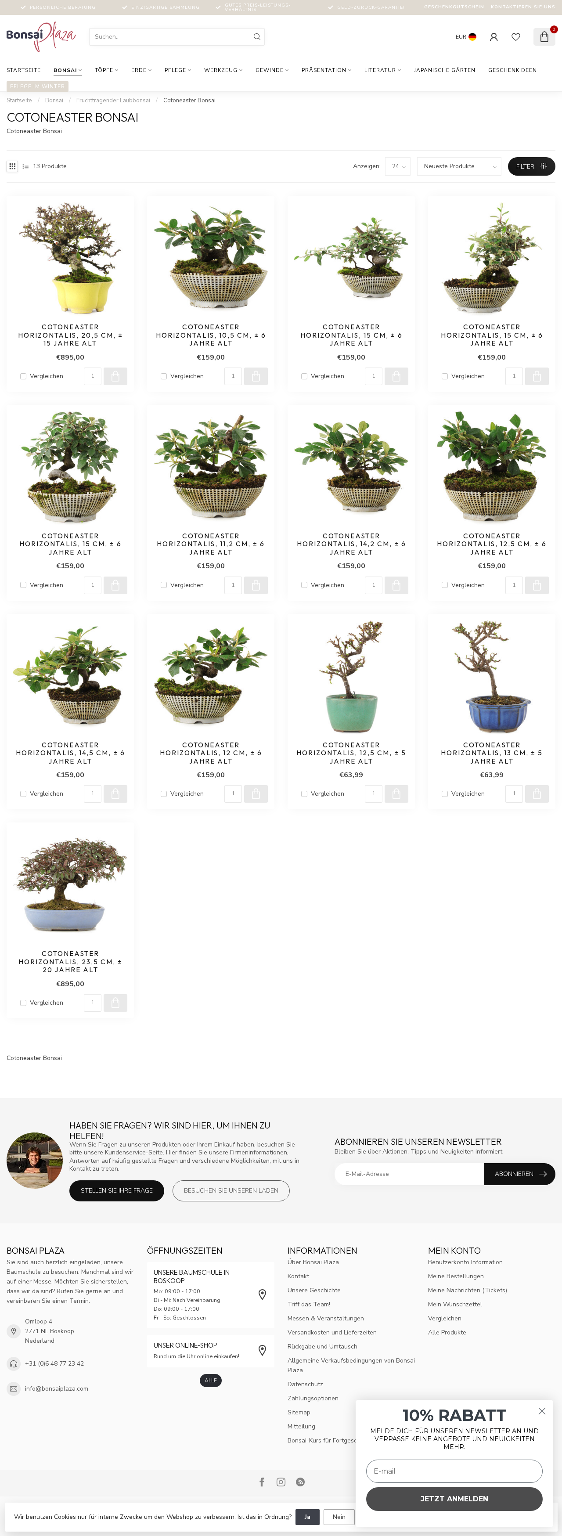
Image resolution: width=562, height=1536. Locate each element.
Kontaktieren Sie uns (523, 7)
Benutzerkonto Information (465, 1262)
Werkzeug (221, 70)
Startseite (24, 70)
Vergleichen (46, 376)
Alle (211, 1380)
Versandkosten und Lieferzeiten (332, 1332)
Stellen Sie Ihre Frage (117, 1190)
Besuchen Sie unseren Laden (231, 1190)
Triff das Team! (309, 1304)
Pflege (175, 70)
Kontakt (298, 1276)
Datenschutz (305, 1384)
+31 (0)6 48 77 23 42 (54, 1363)
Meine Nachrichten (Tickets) (467, 1290)
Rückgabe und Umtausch (322, 1346)
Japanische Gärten (445, 70)
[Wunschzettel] (516, 37)
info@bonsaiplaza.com (56, 1389)
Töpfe (104, 70)
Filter (526, 166)
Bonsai (65, 70)
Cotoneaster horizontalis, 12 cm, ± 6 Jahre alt (211, 753)
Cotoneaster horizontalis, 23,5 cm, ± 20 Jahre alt (70, 962)
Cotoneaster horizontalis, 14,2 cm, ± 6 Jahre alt (351, 544)
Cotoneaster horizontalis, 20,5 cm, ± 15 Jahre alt (70, 335)
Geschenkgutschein (454, 7)
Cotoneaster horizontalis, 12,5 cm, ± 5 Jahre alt (351, 753)
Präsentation (324, 70)
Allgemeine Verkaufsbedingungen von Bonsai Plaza (351, 1365)
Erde (139, 70)
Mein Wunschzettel (455, 1304)
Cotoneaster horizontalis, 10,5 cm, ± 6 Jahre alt (211, 335)
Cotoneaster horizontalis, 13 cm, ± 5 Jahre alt (492, 753)
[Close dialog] (542, 1411)
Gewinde (270, 70)
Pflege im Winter (37, 86)
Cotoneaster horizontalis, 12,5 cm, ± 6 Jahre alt (492, 544)
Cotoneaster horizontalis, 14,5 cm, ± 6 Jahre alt (70, 753)
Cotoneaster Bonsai (189, 101)
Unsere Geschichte (314, 1290)
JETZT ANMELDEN (454, 1499)
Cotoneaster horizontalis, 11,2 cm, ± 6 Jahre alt (211, 544)
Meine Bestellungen (456, 1276)
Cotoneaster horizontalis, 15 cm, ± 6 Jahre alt (351, 335)
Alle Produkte (447, 1332)
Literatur (380, 70)
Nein (339, 1517)
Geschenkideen (512, 70)
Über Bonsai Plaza (313, 1262)
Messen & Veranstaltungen (326, 1318)
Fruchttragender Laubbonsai (113, 101)
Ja (307, 1517)
